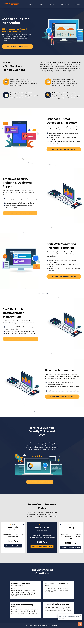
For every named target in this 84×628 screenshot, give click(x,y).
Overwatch (51, 4)
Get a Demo (65, 4)
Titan (41, 4)
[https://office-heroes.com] (11, 4)
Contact (76, 4)
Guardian (31, 4)
